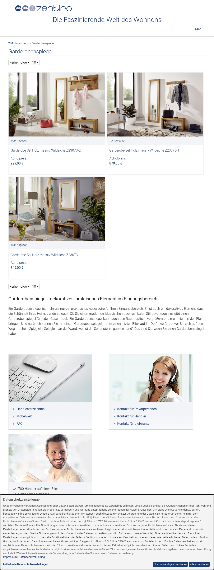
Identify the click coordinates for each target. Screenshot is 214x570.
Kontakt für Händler (131, 416)
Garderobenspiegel (43, 43)
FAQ (20, 424)
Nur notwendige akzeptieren (170, 564)
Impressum (10, 557)
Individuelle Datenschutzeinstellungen (25, 564)
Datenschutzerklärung (121, 553)
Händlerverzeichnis (31, 409)
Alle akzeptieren (199, 564)
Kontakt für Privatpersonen (137, 409)
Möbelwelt (24, 416)
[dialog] (107, 532)
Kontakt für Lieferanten (134, 424)
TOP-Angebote (17, 43)
